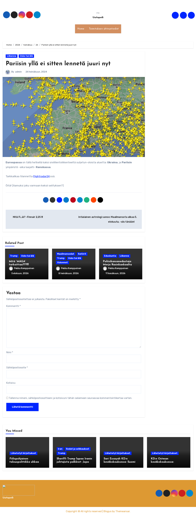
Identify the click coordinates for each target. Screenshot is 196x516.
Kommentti (13, 306)
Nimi (9, 352)
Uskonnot (62, 262)
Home (80, 29)
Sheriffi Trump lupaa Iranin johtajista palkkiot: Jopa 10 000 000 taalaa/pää (74, 462)
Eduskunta (110, 256)
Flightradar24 (41, 176)
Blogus (107, 511)
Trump (13, 256)
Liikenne (11, 56)
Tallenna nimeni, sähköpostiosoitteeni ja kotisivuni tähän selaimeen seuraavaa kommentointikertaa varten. (70, 398)
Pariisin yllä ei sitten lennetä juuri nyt (58, 64)
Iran (60, 449)
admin (18, 72)
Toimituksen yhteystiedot (104, 29)
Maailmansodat (65, 254)
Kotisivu (10, 382)
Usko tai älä (26, 56)
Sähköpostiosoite (17, 367)
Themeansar (122, 511)
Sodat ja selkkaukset (77, 449)
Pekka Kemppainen (24, 268)
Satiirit (82, 254)
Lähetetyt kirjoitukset (23, 453)
